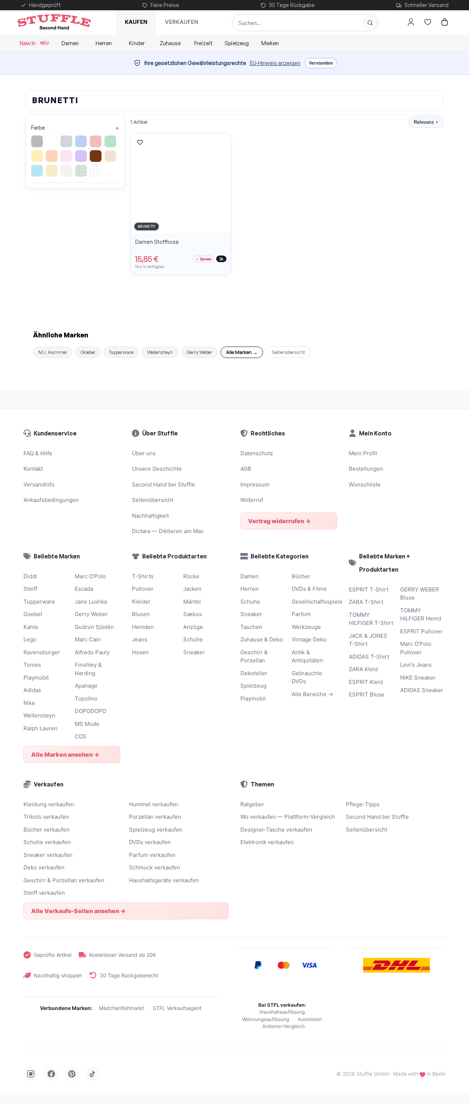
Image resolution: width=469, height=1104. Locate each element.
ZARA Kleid (363, 669)
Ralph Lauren (40, 728)
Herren (104, 43)
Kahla (30, 626)
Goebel (88, 352)
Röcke (191, 576)
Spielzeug (237, 43)
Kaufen (136, 21)
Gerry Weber (199, 352)
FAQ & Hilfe (37, 453)
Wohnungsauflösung (265, 1019)
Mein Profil (363, 453)
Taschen (251, 626)
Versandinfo (39, 484)
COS (80, 736)
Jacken (192, 588)
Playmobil (36, 677)
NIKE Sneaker (418, 677)
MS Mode (87, 723)
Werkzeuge (306, 626)
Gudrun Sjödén (94, 626)
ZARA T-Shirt (366, 601)
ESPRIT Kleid (366, 681)
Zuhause (170, 43)
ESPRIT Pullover (421, 631)
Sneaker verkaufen (48, 854)
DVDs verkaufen (150, 842)
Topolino (86, 698)
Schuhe (193, 639)
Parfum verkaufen (152, 854)
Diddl (30, 576)
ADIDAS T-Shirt (369, 656)
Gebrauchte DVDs (307, 677)
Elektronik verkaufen (267, 842)
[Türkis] (37, 171)
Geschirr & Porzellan (254, 656)
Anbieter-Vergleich (283, 1026)
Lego (29, 639)
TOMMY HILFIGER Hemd (420, 614)
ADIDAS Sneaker (421, 690)
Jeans (139, 639)
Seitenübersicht (288, 352)
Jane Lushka (91, 601)
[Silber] (66, 171)
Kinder (137, 43)
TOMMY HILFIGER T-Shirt (371, 619)
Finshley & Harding (88, 669)
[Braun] (95, 156)
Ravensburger (41, 652)
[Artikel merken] (140, 142)
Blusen (141, 614)
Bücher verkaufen (46, 829)
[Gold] (52, 171)
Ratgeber (252, 804)
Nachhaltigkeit (150, 515)
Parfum (301, 614)
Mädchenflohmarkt (121, 1008)
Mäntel (192, 601)
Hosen (140, 652)
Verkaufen (181, 21)
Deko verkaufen (43, 867)
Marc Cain (88, 639)
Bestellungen (366, 468)
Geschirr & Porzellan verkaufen (63, 880)
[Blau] (81, 141)
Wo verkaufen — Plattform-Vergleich (287, 816)
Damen (70, 43)
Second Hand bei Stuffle (163, 484)
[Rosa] (66, 156)
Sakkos (192, 614)
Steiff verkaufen (44, 892)
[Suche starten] (370, 23)
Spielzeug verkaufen (155, 829)
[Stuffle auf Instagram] (30, 1074)
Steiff (30, 588)
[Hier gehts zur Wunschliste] (428, 22)
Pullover (143, 588)
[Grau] (66, 141)
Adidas (32, 690)
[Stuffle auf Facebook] (51, 1074)
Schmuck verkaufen (154, 867)
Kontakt (33, 468)
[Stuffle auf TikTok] (92, 1074)
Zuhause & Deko (261, 639)
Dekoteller (253, 673)
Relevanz (426, 122)
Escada (84, 588)
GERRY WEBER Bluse (419, 593)
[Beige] (110, 156)
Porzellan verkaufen (155, 816)
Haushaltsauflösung (282, 1012)
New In (34, 43)
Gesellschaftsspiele (314, 601)
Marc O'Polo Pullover (415, 648)
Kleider (141, 601)
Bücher (301, 576)
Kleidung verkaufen (48, 804)
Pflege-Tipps (363, 804)
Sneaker (194, 652)
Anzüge (193, 626)
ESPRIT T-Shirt (368, 589)
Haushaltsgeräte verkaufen (164, 880)
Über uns (144, 453)
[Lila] (81, 156)
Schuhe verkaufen (47, 842)
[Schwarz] (37, 141)
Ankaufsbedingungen (51, 499)
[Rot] (95, 141)
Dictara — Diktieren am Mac (168, 531)
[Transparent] (95, 171)
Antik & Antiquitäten (307, 656)
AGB (245, 468)
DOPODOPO (90, 710)
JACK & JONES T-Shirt (368, 640)
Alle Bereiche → (312, 694)
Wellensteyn (160, 352)
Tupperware (121, 352)
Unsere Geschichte (157, 468)
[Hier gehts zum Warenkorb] (444, 22)
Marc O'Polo (90, 576)
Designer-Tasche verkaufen (276, 829)
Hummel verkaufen (153, 804)
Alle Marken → (242, 352)
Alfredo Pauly (92, 652)
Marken (270, 43)
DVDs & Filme (309, 588)
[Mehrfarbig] (81, 171)
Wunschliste (365, 484)
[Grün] (110, 141)
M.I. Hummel (52, 352)
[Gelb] (37, 156)
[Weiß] (52, 141)
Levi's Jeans (416, 664)
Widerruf (251, 499)
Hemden (143, 626)
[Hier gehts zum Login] (411, 22)
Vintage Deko (309, 639)
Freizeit (203, 43)
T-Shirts (143, 576)
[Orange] (52, 156)
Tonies (32, 664)
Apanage (86, 685)
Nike (29, 702)
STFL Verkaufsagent (177, 1008)
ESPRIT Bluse (366, 694)
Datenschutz (256, 453)
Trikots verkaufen (46, 816)
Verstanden (321, 63)
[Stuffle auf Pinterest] (71, 1074)
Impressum (254, 484)
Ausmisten (310, 1019)
